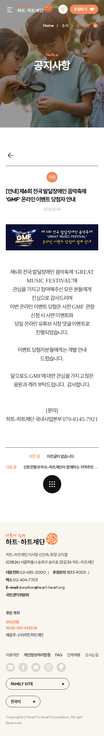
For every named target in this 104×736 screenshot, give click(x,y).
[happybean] (61, 667)
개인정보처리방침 (37, 654)
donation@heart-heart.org (42, 587)
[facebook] (23, 667)
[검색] (63, 9)
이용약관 (12, 654)
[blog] (10, 667)
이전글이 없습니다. (61, 456)
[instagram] (48, 667)
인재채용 (73, 654)
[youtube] (35, 667)
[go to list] (52, 484)
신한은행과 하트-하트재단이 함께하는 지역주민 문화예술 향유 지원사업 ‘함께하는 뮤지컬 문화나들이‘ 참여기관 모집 (60, 467)
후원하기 (80, 9)
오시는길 (91, 654)
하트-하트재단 (34, 9)
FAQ (58, 654)
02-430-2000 (33, 572)
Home (48, 25)
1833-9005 (76, 572)
